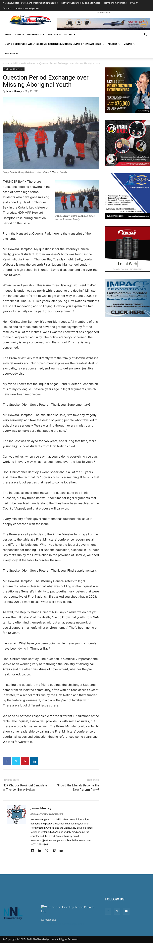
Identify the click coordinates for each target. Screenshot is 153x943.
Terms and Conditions (115, 2)
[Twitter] (16, 761)
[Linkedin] (34, 761)
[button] (145, 34)
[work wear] (127, 143)
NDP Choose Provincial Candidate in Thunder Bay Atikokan (25, 787)
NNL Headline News (24, 63)
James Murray (14, 91)
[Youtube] (62, 851)
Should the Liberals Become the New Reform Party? (78, 787)
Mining (128, 43)
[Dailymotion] (33, 851)
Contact (7, 8)
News (18, 34)
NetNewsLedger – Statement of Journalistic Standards (30, 2)
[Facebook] (7, 761)
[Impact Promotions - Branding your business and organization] (127, 298)
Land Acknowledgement (27, 8)
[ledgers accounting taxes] (127, 196)
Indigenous (34, 34)
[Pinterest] (25, 761)
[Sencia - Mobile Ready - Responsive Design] (127, 249)
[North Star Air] (103, 24)
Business (10, 53)
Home (8, 34)
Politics (112, 43)
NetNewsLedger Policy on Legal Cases (80, 2)
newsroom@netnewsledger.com (62, 924)
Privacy (134, 2)
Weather (53, 34)
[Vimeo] (55, 851)
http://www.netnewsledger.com (46, 813)
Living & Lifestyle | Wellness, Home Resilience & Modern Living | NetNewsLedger (53, 43)
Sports (68, 34)
